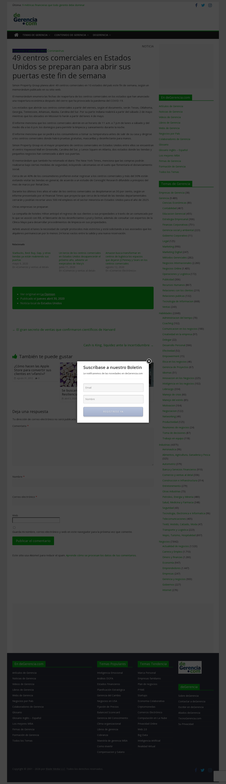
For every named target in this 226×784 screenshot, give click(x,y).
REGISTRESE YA (113, 411)
